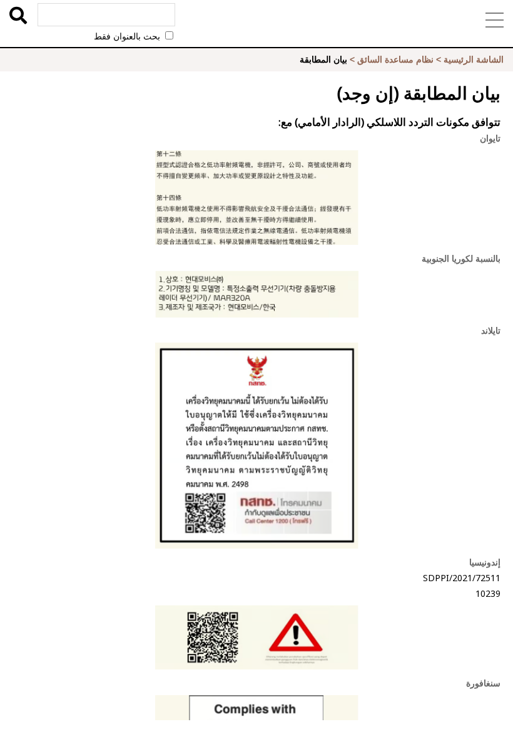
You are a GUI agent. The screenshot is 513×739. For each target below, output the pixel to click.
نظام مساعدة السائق (395, 59)
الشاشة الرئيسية (474, 59)
